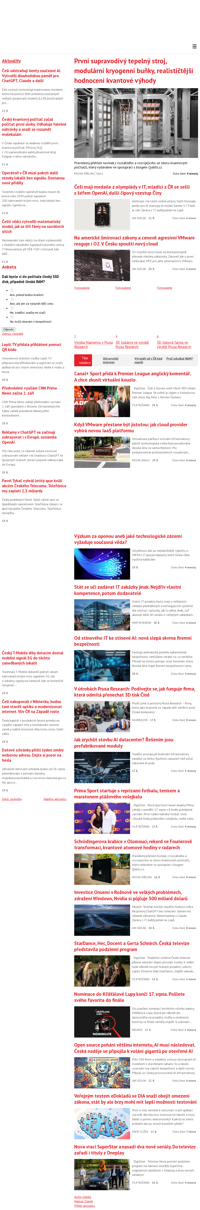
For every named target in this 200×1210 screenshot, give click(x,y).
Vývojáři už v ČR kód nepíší (148, 360)
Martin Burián (141, 622)
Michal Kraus (141, 460)
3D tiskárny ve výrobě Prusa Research (132, 344)
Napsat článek (83, 1201)
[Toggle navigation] (194, 46)
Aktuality (11, 61)
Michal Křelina (84, 173)
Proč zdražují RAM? (179, 358)
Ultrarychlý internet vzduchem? (111, 362)
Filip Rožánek (141, 405)
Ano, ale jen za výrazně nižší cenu (31, 303)
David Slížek (140, 1131)
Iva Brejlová (140, 720)
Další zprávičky (12, 799)
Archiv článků (82, 1197)
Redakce (137, 1030)
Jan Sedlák (139, 218)
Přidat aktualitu (84, 1206)
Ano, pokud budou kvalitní (27, 295)
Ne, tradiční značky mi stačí (28, 312)
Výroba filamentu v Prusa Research (93, 344)
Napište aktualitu (55, 799)
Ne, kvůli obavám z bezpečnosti (30, 321)
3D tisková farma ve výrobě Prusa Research (174, 344)
